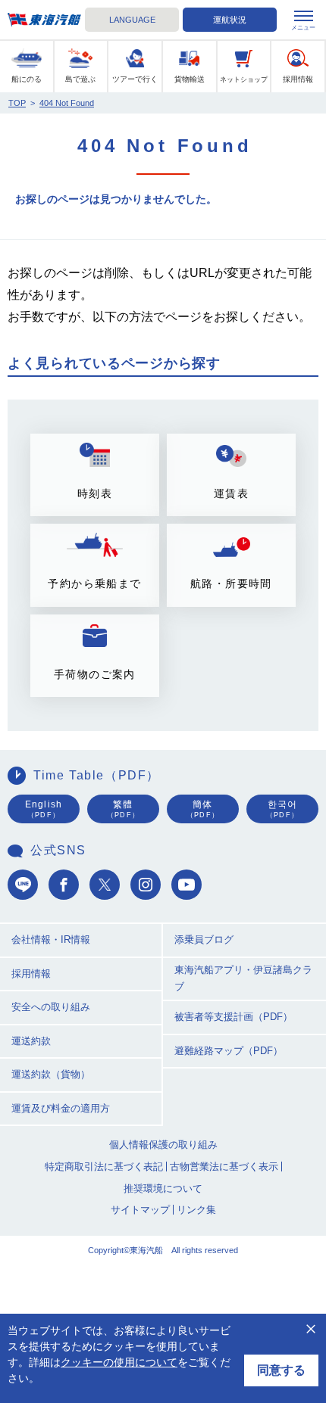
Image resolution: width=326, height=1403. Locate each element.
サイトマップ (140, 1210)
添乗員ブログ (204, 939)
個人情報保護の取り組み (163, 1144)
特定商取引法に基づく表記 (104, 1166)
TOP (17, 102)
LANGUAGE (132, 19)
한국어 (282, 809)
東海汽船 (44, 20)
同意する (281, 1370)
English (43, 809)
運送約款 (31, 1041)
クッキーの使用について (119, 1362)
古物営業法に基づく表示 (224, 1166)
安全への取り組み (50, 1007)
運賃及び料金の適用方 (60, 1108)
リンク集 (196, 1210)
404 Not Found (66, 102)
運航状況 (229, 19)
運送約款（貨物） (50, 1074)
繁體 (123, 809)
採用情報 (31, 973)
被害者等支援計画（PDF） (233, 1016)
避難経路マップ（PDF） (228, 1050)
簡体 (203, 809)
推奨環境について (163, 1188)
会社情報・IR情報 (50, 939)
